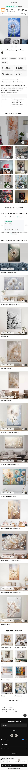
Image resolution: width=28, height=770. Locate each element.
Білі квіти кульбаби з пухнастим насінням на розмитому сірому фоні (11, 304)
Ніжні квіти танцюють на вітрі (8, 496)
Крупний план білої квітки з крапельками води (11, 560)
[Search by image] (22, 14)
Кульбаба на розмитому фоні (8, 272)
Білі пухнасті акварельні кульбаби (10, 432)
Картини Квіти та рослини (8, 709)
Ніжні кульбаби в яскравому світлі (10, 464)
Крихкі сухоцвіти (5, 624)
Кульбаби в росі (5, 336)
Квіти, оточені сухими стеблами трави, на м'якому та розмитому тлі (11, 528)
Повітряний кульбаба (6, 368)
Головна (4, 707)
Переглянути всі (14, 700)
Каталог (10, 707)
